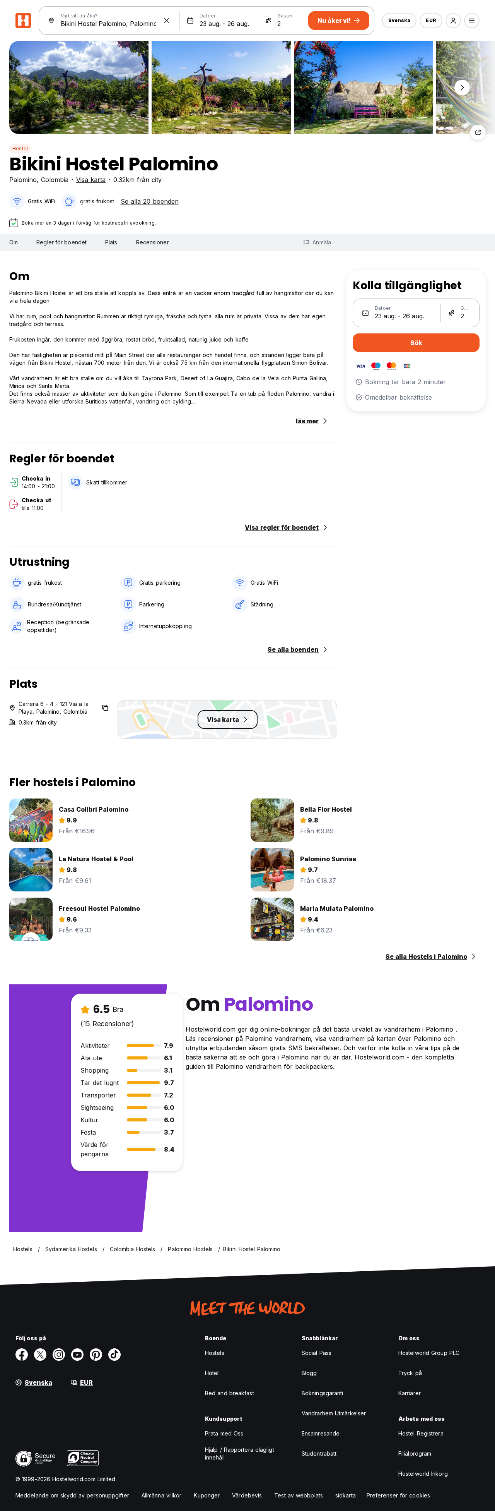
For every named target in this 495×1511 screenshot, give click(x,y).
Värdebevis (247, 1495)
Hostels (214, 1353)
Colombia (54, 180)
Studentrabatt (319, 1453)
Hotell (212, 1373)
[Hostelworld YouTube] (77, 1354)
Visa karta (91, 180)
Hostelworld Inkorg (423, 1473)
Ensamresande (321, 1433)
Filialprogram (414, 1453)
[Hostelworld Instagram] (59, 1354)
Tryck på (410, 1373)
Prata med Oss (224, 1433)
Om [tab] (13, 242)
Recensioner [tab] (152, 242)
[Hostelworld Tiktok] (114, 1354)
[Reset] (166, 20)
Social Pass (316, 1353)
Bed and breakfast (229, 1393)
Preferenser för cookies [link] (398, 1495)
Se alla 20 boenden (150, 201)
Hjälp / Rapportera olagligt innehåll (239, 1453)
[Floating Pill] (462, 87)
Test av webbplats (298, 1495)
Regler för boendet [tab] (61, 242)
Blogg (309, 1373)
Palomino (23, 180)
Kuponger (207, 1495)
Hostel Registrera (421, 1433)
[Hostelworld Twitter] (40, 1354)
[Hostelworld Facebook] (21, 1354)
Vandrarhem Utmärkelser (334, 1413)
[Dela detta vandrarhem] (478, 132)
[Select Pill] (453, 20)
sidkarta (345, 1495)
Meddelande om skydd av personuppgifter (72, 1495)
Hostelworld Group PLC (428, 1353)
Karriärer (409, 1393)
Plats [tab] (111, 242)
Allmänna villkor (162, 1495)
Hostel (20, 148)
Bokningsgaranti (322, 1393)
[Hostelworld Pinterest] (96, 1354)
